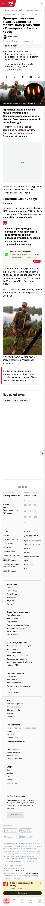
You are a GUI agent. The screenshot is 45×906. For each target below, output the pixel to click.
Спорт (9, 767)
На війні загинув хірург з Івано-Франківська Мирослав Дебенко (22, 292)
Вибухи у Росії (12, 631)
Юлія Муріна (13, 36)
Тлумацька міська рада (22, 41)
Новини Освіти (13, 725)
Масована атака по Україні (17, 628)
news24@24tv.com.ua (11, 496)
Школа (9, 731)
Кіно (9, 700)
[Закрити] (40, 883)
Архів (26, 561)
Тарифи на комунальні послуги (19, 686)
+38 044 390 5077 (30, 496)
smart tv (10, 837)
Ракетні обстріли (13, 615)
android (10, 830)
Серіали (10, 717)
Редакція (6, 535)
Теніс (9, 776)
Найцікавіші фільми (15, 704)
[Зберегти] (38, 77)
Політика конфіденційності (9, 560)
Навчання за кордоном (16, 741)
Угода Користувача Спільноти (31, 536)
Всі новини (12, 584)
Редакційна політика (10, 539)
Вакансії (27, 553)
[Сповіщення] (42, 3)
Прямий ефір (12, 594)
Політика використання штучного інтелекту (11, 565)
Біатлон (10, 780)
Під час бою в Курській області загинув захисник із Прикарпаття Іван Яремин (22, 189)
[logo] (10, 3)
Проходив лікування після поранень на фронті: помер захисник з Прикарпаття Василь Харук (34, 10)
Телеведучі (7, 547)
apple (26, 830)
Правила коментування (33, 541)
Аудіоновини (12, 601)
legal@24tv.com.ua (31, 873)
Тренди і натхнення (14, 759)
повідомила (26, 133)
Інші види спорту (13, 783)
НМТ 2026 (10, 734)
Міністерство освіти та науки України (21, 728)
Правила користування (11, 555)
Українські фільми (14, 707)
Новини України (18, 10)
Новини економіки (15, 673)
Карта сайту (28, 564)
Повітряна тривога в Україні (18, 625)
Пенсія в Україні (13, 692)
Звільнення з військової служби (19, 646)
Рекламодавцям (9, 551)
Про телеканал (8, 543)
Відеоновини (12, 597)
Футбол (10, 773)
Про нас (6, 531)
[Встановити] (22, 888)
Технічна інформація (32, 545)
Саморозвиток (12, 738)
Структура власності (31, 557)
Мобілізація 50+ (13, 649)
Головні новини (13, 588)
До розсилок (15, 815)
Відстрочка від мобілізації (17, 659)
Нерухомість (13, 749)
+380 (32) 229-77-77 (17, 871)
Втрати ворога (12, 635)
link (25, 505)
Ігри (25, 568)
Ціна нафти (11, 676)
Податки (10, 689)
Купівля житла (12, 755)
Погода (9, 604)
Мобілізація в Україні (17, 643)
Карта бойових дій (14, 618)
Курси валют (12, 679)
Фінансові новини (14, 683)
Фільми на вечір (13, 710)
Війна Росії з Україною (17, 612)
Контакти (27, 549)
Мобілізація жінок (14, 652)
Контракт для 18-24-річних (17, 656)
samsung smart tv (26, 837)
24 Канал (6, 10)
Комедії (10, 714)
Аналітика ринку (13, 752)
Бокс (8, 770)
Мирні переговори (14, 622)
